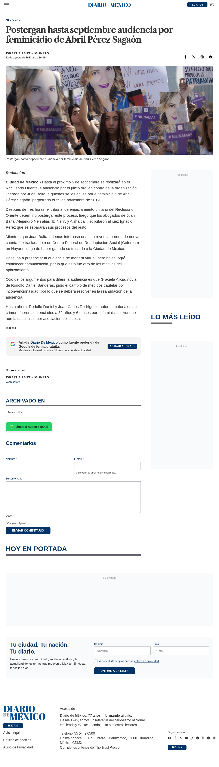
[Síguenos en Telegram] (208, 738)
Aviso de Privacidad (18, 747)
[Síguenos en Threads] (203, 738)
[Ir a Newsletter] (212, 4)
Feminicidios (15, 412)
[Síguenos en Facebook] (175, 738)
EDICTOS (197, 4)
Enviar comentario (28, 530)
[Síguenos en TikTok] (192, 738)
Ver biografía (13, 382)
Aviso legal (11, 733)
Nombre (11, 459)
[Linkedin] (202, 57)
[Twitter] (194, 57)
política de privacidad (146, 661)
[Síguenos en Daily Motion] (214, 738)
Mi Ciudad (13, 19)
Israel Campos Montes (27, 53)
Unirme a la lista (115, 671)
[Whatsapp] (210, 57)
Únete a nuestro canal (32, 427)
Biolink (177, 747)
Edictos (13, 725)
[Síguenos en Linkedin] (197, 738)
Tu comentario (15, 478)
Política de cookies (17, 740)
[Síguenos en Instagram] (169, 738)
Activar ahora (120, 346)
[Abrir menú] (6, 4)
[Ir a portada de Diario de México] (24, 713)
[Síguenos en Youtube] (186, 738)
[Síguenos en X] (180, 738)
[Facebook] (185, 57)
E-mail (79, 459)
